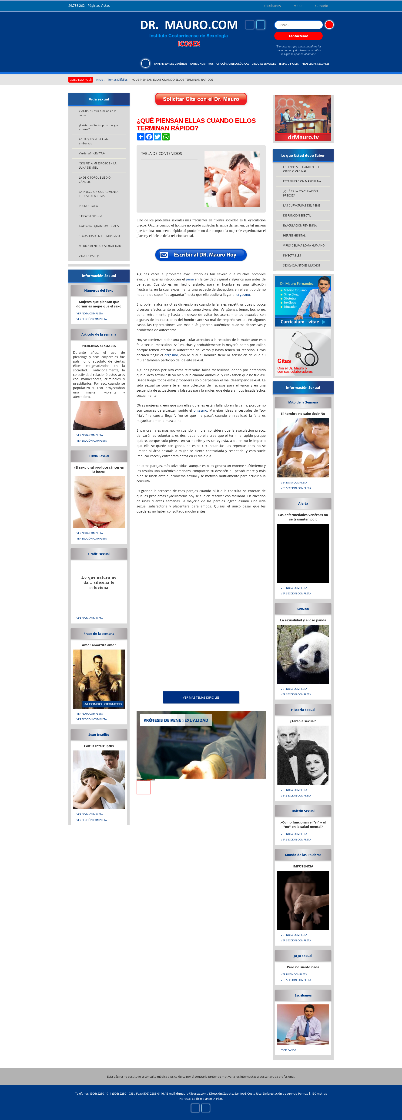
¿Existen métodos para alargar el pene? (98, 127)
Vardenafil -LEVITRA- (92, 153)
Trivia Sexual (99, 456)
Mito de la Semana (303, 402)
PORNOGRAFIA (88, 206)
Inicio (99, 79)
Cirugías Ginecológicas (232, 63)
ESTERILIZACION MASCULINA (302, 181)
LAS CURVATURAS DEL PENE (301, 205)
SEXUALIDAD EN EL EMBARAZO (99, 236)
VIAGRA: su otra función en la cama (97, 113)
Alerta (303, 503)
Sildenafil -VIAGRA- (91, 216)
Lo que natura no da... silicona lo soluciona (99, 582)
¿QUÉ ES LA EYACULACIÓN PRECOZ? (300, 193)
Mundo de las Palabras (303, 855)
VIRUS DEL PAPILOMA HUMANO (304, 245)
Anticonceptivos (202, 63)
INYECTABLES (292, 255)
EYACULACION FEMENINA (300, 225)
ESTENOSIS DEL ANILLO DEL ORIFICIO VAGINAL (301, 169)
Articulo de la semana (98, 334)
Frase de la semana (99, 633)
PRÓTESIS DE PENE (162, 720)
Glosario (321, 5)
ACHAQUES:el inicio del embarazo (94, 141)
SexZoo (303, 609)
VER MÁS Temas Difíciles (201, 697)
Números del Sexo (99, 290)
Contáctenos (298, 36)
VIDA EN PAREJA (89, 256)
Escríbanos (272, 5)
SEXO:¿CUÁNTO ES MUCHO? (301, 265)
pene (190, 279)
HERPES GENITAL (294, 235)
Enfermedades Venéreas (170, 63)
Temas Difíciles (289, 63)
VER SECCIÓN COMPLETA (92, 319)
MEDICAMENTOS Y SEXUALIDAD (100, 246)
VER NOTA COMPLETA (90, 313)
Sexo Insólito (98, 734)
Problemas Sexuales (315, 63)
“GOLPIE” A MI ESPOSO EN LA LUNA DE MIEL (98, 165)
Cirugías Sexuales (264, 63)
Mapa (298, 5)
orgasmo (243, 294)
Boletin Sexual (303, 811)
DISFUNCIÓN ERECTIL (297, 215)
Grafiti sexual (99, 554)
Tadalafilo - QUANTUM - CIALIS (99, 226)
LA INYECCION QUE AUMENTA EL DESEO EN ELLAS (98, 194)
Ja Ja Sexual (303, 955)
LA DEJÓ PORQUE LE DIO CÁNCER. (95, 180)
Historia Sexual (303, 709)
